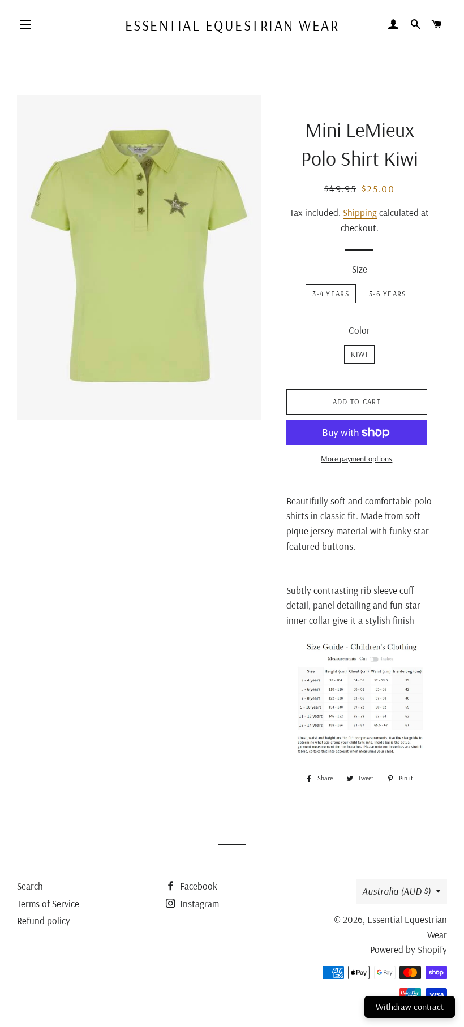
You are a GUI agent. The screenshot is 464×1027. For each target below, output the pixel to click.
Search (30, 886)
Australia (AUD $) (396, 891)
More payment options (356, 459)
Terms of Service (48, 903)
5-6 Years (387, 293)
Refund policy (43, 920)
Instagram (198, 903)
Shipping (360, 212)
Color (359, 330)
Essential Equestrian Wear (232, 25)
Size (359, 269)
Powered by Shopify (408, 949)
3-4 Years (330, 293)
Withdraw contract (410, 1006)
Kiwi (359, 354)
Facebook (197, 886)
